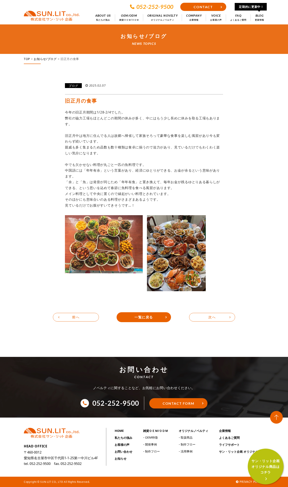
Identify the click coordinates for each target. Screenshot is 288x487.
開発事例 (151, 444)
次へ (212, 317)
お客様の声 (122, 445)
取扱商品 (186, 437)
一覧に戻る (144, 317)
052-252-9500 (155, 6)
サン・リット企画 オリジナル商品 (241, 452)
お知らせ (121, 458)
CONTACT (203, 7)
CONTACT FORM (178, 403)
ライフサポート (229, 445)
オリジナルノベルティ (193, 431)
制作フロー (152, 451)
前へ (75, 317)
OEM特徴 (151, 437)
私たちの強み (123, 438)
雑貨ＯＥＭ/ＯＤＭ (155, 431)
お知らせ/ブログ (45, 59)
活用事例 (186, 451)
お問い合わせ (123, 452)
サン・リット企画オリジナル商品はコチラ (266, 467)
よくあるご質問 (229, 438)
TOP (27, 59)
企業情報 (225, 431)
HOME (119, 431)
